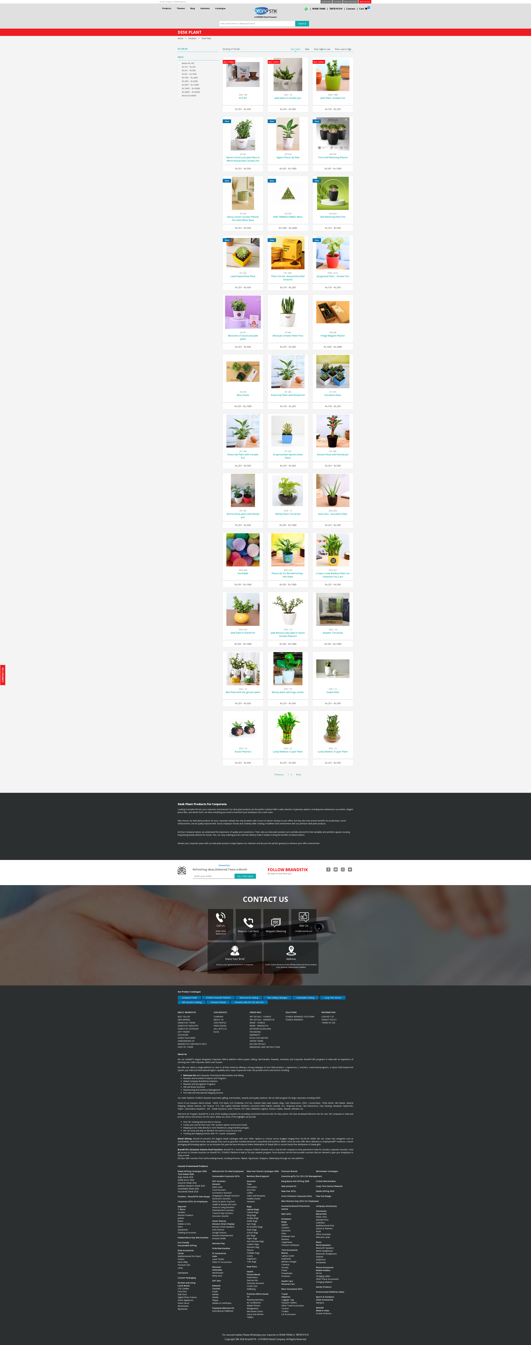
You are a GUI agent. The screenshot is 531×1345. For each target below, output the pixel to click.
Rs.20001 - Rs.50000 (191, 92)
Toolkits (285, 1311)
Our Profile (220, 1022)
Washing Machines (255, 1299)
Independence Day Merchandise (193, 1237)
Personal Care (288, 1284)
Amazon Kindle (219, 1238)
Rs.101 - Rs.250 (189, 67)
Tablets (250, 1317)
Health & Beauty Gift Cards (224, 1204)
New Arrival (184, 1019)
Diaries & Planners (324, 1228)
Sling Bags (251, 1215)
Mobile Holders (323, 1270)
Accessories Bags (255, 1226)
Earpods (319, 1256)
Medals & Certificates (221, 1303)
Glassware (286, 1230)
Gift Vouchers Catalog (191, 1002)
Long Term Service (332, 997)
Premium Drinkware (290, 1245)
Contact (350, 8)
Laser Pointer (218, 1259)
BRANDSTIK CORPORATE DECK (192, 1044)
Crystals (216, 1288)
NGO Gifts (286, 1214)
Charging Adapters (324, 1282)
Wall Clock (182, 1294)
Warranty (255, 1035)
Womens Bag (253, 1247)
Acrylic (215, 1291)
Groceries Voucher (220, 1216)
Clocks (181, 1253)
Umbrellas (217, 1270)
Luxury (250, 1255)
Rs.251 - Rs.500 (189, 70)
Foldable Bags (253, 1253)
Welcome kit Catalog (249, 997)
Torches (285, 1308)
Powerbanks (286, 1273)
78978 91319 (335, 8)
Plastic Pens (321, 1217)
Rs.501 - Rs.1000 (189, 74)
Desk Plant (252, 1266)
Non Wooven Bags (255, 1241)
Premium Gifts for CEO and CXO (249, 1002)
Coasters (285, 1227)
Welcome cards (323, 1237)
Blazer (180, 1221)
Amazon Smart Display (223, 1224)
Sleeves (250, 1250)
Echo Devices (218, 1229)
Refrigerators (253, 1308)
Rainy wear (217, 1275)
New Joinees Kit (288, 1186)
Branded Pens (322, 1219)
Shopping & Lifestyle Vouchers (226, 1195)
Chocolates (252, 1187)
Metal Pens (321, 1214)
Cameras (285, 1264)
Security (284, 1267)
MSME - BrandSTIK (259, 1025)
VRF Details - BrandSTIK (262, 1019)
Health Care (287, 1281)
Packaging (255, 1031)
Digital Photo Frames (187, 1297)
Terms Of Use (328, 1022)
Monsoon (216, 1267)
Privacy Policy (329, 1019)
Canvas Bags (252, 1212)
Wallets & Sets (184, 1224)
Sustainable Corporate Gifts (226, 1176)
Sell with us (220, 1028)
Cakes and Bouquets (256, 1195)
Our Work (337, 2)
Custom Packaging (187, 1277)
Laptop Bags (253, 1209)
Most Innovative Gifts (291, 1289)
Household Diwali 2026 (188, 1191)
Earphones (321, 1259)
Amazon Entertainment (222, 1235)
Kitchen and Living (186, 1282)
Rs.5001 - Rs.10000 (190, 84)
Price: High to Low (322, 49)
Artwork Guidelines (260, 1028)
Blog (192, 8)
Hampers (251, 1201)
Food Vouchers (219, 1190)
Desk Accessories (186, 1250)
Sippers (284, 1224)
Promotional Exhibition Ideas (330, 1292)
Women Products (185, 1215)
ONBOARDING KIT (186, 1041)
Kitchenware (183, 1306)
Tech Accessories (289, 1250)
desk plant (206, 38)
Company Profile (189, 997)
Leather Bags (253, 1244)
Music (319, 1242)
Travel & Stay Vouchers (222, 1213)
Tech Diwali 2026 (186, 1174)
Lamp (180, 1268)
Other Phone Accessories (327, 1279)
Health (250, 1271)
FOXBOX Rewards (179, 2)
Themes (181, 8)
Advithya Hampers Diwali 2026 (191, 1185)
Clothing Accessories (187, 1232)
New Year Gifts (288, 1191)
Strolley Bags (253, 1218)
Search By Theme (186, 1022)
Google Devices (219, 1232)
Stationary (321, 1211)
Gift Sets (216, 1280)
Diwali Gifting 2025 (325, 1191)
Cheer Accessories (324, 1299)
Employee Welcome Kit (223, 1308)
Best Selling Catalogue (277, 997)
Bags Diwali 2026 (185, 1177)
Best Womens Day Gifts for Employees (300, 1201)
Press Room (220, 1025)
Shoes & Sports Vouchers (223, 1201)
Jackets (181, 1218)
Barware (285, 1239)
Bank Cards (217, 1187)
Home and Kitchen (255, 1314)
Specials (320, 1307)
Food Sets (182, 1291)
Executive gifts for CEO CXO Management (301, 1176)
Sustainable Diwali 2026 (188, 1188)
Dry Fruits (251, 1190)
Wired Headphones (324, 1251)
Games (284, 1209)
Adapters (285, 1297)
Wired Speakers (323, 1245)
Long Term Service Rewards (329, 1186)
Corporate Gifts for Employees (193, 1201)
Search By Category (188, 1028)
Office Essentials (323, 1234)
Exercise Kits (252, 1280)
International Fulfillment (222, 1311)
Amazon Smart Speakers (223, 1226)
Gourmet (251, 1181)
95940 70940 (318, 8)
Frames (181, 1259)
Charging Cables (323, 1276)
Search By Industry (188, 1025)
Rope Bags (252, 1229)
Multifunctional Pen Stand (189, 1256)
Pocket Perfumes (323, 1313)
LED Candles (183, 1288)
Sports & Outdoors (325, 1297)
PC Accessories (219, 1253)
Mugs (284, 1221)
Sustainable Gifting (187, 1245)
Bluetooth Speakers (325, 1248)
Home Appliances (185, 1300)
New (307, 49)
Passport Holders (289, 1302)
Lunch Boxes (184, 1285)
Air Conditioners (254, 1302)
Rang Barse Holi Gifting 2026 (295, 1181)
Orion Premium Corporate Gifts (296, 1196)
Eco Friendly (183, 1242)
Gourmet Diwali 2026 (187, 1183)
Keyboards (286, 1258)
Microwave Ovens (255, 1311)
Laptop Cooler (287, 1255)
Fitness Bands (253, 1274)
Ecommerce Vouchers (222, 1192)
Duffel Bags (252, 1221)
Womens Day (218, 1243)
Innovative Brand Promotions (295, 1206)
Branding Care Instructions (265, 1047)
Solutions (205, 8)
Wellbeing (251, 1289)
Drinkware (286, 1219)
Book (318, 1231)
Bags (249, 1206)
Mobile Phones (253, 1305)
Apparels (182, 1206)
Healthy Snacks (253, 1198)
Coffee (250, 1192)
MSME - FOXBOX (257, 1022)
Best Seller (295, 49)
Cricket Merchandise (326, 1181)
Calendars (320, 1222)
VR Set (319, 1273)
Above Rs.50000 (189, 95)
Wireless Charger (288, 1261)
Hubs (214, 1256)
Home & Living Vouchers (223, 1207)
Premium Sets (184, 1265)
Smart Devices (219, 1221)
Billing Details (258, 1044)
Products (166, 8)
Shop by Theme (185, 1047)
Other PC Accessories (222, 1262)
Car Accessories (288, 1314)
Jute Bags (251, 1235)
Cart (364, 8)
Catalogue (220, 8)
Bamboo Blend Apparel (258, 1176)
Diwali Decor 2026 (186, 1180)
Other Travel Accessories (292, 1305)
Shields (215, 1297)
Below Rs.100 (188, 63)
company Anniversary (326, 1206)
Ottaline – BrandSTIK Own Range (194, 1196)
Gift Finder (184, 1031)
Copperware (286, 1242)
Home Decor (183, 1303)
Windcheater (217, 1272)
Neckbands (321, 1262)
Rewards (216, 1285)
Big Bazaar (183, 1309)
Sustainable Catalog (305, 997)
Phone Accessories (324, 1267)
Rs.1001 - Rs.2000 (190, 77)
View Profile (326, 2)
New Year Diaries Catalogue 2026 (263, 1171)
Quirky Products (323, 1287)
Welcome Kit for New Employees (228, 1171)
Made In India (322, 1310)
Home (180, 38)
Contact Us (328, 1016)
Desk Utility (183, 1262)
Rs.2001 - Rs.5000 (190, 81)
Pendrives (285, 1276)
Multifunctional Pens (325, 1225)
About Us (218, 1019)
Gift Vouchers (219, 1181)
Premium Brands (218, 1002)
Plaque (215, 1300)
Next (298, 774)
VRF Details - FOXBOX (260, 1016)
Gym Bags (251, 1224)
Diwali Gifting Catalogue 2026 (192, 1171)
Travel (284, 1294)
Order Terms (256, 1041)
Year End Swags (323, 1196)
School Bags (252, 1232)
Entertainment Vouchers (223, 1210)
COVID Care (252, 1286)
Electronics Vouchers (221, 1198)
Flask (283, 1233)
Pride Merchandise (221, 1248)
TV (248, 1297)
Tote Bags (251, 1261)
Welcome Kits (365, 2)
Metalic (215, 1294)
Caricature (183, 1272)
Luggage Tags (287, 1299)
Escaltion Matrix (259, 1038)
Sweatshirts (183, 1229)
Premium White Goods (257, 1294)
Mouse (284, 1253)
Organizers (252, 1258)
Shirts (180, 1226)
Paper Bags (252, 1238)
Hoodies (181, 1212)
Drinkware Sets (288, 1236)
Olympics (320, 1302)
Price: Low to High (343, 49)
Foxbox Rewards (294, 1019)
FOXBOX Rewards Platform (218, 997)
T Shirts (181, 1209)
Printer (284, 1270)
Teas (249, 1184)
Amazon (216, 1184)
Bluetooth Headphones (326, 1253)
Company (218, 1016)
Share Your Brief (350, 2)
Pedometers (252, 1277)
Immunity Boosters (255, 1283)
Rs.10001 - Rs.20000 (191, 88)
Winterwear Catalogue (327, 1171)
